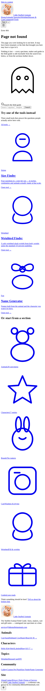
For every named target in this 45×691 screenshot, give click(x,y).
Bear (28, 638)
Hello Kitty (5, 648)
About (3, 680)
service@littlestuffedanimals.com (14, 627)
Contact (9, 680)
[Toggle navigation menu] (3, 25)
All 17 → (29, 648)
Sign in (5, 22)
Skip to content (7, 2)
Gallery (4, 670)
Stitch (12, 648)
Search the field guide (12, 105)
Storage (11, 659)
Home (3, 17)
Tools (16, 19)
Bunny (23, 638)
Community (9, 19)
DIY (20, 659)
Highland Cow (14, 638)
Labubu (17, 648)
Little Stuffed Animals (22, 617)
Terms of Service (30, 680)
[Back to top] (3, 688)
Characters (16, 17)
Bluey (22, 648)
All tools (5, 125)
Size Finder (25, 670)
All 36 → (33, 638)
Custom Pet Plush (14, 670)
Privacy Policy (18, 680)
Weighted (24, 17)
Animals (9, 17)
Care (16, 659)
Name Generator (36, 670)
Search (27, 107)
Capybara (5, 638)
